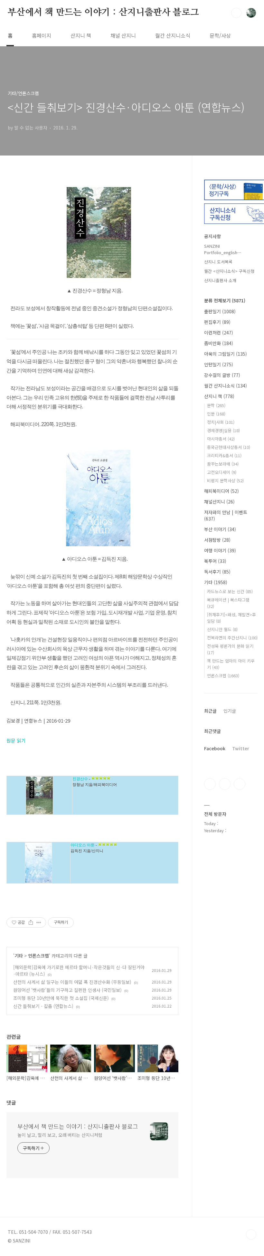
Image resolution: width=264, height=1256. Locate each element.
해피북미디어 (221, 491)
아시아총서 (221, 439)
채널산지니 (219, 501)
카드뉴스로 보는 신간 (230, 591)
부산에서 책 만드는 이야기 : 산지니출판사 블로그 (103, 12)
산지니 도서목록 (218, 262)
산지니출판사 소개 (220, 280)
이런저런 (218, 332)
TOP (251, 1234)
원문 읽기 (16, 740)
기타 (18, 955)
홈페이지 (41, 35)
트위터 (239, 784)
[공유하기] (31, 922)
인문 (216, 414)
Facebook (214, 748)
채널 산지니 (123, 35)
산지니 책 (81, 35)
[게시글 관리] (39, 922)
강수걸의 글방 (222, 375)
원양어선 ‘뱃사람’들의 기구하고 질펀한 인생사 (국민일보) (67, 990)
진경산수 (80, 779)
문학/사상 (220, 35)
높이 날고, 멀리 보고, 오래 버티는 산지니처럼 (59, 1135)
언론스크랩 (38, 955)
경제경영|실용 (223, 430)
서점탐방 (217, 540)
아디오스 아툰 (83, 845)
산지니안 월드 (222, 629)
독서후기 (217, 571)
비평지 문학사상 (225, 480)
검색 (236, 13)
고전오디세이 (221, 472)
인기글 (229, 711)
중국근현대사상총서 (228, 447)
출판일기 (220, 311)
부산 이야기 (220, 529)
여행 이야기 (220, 550)
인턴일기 (218, 364)
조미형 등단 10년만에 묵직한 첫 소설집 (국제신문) (61, 998)
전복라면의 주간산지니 (232, 638)
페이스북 (210, 784)
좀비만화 (218, 343)
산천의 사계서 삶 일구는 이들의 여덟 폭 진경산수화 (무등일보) (72, 982)
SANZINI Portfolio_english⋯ (222, 249)
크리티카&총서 (224, 455)
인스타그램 (225, 784)
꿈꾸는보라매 (223, 464)
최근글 (210, 711)
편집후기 (217, 322)
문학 (216, 405)
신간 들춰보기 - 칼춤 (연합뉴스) (43, 1006)
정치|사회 (220, 422)
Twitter (240, 748)
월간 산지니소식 (172, 35)
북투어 (215, 561)
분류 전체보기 (224, 300)
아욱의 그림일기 (225, 354)
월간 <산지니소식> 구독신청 (229, 271)
